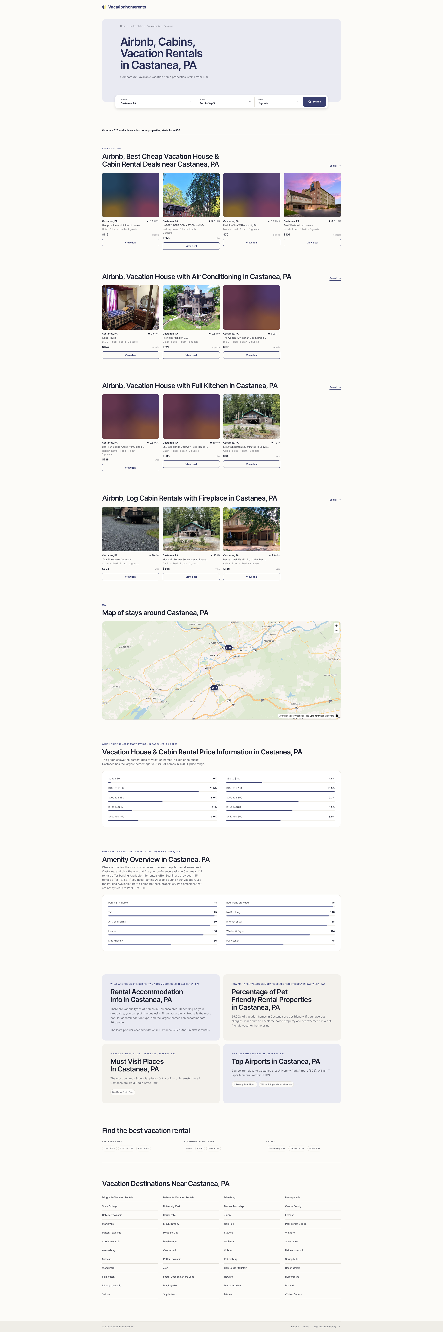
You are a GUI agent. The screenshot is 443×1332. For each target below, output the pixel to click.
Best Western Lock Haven (298, 225)
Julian (227, 1214)
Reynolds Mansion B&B (175, 337)
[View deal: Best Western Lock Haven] (312, 195)
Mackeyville (170, 1285)
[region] (221, 670)
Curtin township (111, 1241)
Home (123, 26)
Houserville (169, 1214)
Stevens (228, 1232)
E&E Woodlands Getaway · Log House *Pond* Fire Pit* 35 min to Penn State (205, 446)
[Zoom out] (336, 630)
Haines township (294, 1250)
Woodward (108, 1267)
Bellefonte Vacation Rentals (178, 1197)
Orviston (229, 1241)
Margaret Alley (232, 1285)
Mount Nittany (171, 1223)
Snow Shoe (291, 1241)
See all (335, 165)
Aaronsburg (109, 1250)
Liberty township (111, 1285)
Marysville (108, 1223)
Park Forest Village (295, 1223)
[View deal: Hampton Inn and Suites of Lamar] (130, 195)
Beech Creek (292, 1267)
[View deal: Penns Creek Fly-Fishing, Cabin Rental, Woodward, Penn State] (251, 529)
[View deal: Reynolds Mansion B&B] (191, 307)
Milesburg (230, 1197)
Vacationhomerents (127, 7)
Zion (165, 1267)
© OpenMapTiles (301, 715)
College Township (112, 1214)
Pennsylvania (153, 26)
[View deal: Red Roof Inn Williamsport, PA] (251, 195)
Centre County (293, 1206)
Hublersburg (292, 1276)
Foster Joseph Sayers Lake (178, 1276)
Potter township (172, 1259)
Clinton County (293, 1294)
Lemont (289, 1214)
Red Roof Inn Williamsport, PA (239, 225)
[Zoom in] (336, 625)
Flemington (108, 1276)
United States (136, 26)
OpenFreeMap (286, 715)
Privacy (295, 1326)
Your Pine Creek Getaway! (117, 559)
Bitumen (228, 1294)
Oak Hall (229, 1223)
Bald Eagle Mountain (235, 1267)
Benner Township (234, 1206)
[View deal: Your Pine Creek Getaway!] (130, 529)
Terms (306, 1326)
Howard (228, 1276)
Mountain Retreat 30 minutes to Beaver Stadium (250, 446)
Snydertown (170, 1294)
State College (109, 1206)
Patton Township (111, 1232)
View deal (130, 242)
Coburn (228, 1250)
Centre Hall (169, 1250)
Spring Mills (292, 1259)
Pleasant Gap (170, 1232)
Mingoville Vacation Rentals (117, 1197)
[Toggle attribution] (337, 716)
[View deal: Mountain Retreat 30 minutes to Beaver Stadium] (251, 416)
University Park (171, 1206)
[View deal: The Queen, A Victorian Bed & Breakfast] (251, 307)
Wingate (290, 1232)
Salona (106, 1294)
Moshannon (170, 1241)
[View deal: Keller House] (130, 307)
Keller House (109, 337)
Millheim (106, 1259)
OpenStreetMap (326, 715)
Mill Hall (289, 1285)
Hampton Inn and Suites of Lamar (121, 225)
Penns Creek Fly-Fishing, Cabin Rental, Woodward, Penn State (258, 559)
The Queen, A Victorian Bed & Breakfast (245, 337)
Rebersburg (231, 1259)
